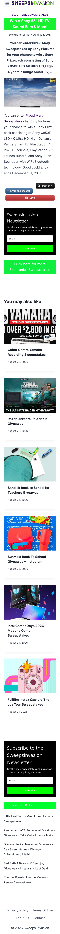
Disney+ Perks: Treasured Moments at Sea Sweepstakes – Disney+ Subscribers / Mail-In (29, 849)
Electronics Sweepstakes (30, 14)
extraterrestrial (21, 34)
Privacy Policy (17, 910)
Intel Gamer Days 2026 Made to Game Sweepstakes (26, 630)
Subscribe (30, 248)
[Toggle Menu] (7, 3)
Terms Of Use (42, 910)
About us (22, 918)
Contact (39, 918)
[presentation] (30, 326)
